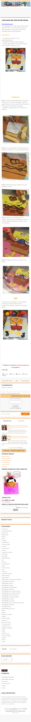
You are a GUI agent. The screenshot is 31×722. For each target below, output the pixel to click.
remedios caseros (6, 626)
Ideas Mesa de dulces (7, 573)
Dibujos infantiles (6, 558)
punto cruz (4, 620)
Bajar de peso (5, 534)
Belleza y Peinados (6, 460)
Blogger (20, 447)
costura (4, 550)
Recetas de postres (6, 624)
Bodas (3, 538)
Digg (5, 375)
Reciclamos (5, 681)
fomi (3, 569)
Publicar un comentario (7, 387)
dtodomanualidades (6, 458)
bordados (4, 540)
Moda (3, 610)
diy (2, 560)
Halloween (4, 571)
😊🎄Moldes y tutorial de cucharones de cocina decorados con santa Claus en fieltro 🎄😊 (18, 438)
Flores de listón (6, 567)
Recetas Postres (6, 683)
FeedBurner (18, 408)
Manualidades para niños (8, 599)
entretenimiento (6, 564)
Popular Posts (7, 421)
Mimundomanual (6, 456)
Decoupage (4, 556)
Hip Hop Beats (21, 711)
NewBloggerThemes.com (12, 711)
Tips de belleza (5, 633)
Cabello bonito (5, 542)
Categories (21, 421)
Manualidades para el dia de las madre (11, 591)
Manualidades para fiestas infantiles (10, 597)
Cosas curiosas (5, 548)
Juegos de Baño (5, 575)
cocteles (4, 546)
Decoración (4, 554)
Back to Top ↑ (15, 712)
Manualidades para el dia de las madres (11, 593)
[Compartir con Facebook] (6, 370)
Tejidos (3, 631)
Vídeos (3, 641)
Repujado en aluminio (7, 628)
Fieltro (3, 566)
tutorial (4, 637)
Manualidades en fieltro (7, 583)
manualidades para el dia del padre (10, 595)
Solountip (4, 466)
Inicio (16, 380)
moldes (4, 612)
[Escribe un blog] (4, 370)
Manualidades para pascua (8, 600)
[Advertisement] (13, 13)
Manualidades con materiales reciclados (11, 579)
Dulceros (4, 562)
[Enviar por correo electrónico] (2, 370)
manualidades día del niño (8, 581)
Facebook (5, 374)
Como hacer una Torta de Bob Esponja (15, 20)
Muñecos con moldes (7, 614)
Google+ (19, 374)
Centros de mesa (6, 544)
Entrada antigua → (25, 380)
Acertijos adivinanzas (7, 531)
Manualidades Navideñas (8, 677)
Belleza (4, 536)
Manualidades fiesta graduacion (9, 587)
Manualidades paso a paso (8, 608)
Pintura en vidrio (6, 618)
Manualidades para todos (8, 604)
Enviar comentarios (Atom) (13, 393)
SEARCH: (4, 649)
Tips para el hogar (6, 635)
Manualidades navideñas (8, 589)
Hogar (3, 688)
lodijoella (14, 708)
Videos (3, 639)
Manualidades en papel (7, 585)
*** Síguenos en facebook (9, 365)
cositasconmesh (5, 464)
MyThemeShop (13, 710)
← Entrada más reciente (6, 380)
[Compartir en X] (5, 370)
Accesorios (4, 529)
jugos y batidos (5, 577)
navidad (4, 616)
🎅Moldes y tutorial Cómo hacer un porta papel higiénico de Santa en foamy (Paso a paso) (18, 427)
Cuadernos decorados (7, 552)
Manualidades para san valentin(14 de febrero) (13, 602)
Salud (3, 630)
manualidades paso (6, 606)
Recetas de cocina (6, 622)
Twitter (12, 374)
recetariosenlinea (6, 462)
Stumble (25, 374)
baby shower (5, 533)
